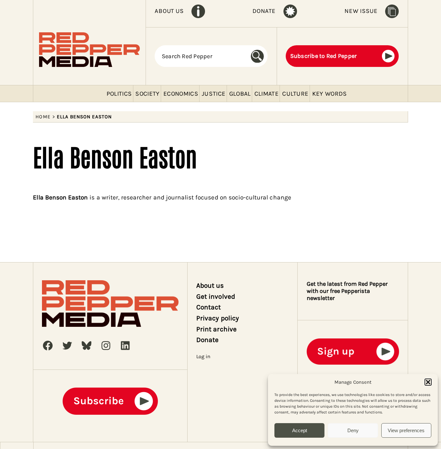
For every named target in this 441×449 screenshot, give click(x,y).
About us (210, 285)
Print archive (216, 329)
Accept (299, 430)
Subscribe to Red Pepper (323, 55)
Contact (208, 307)
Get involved (215, 296)
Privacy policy (217, 318)
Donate (207, 340)
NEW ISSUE (360, 11)
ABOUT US (169, 11)
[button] (428, 382)
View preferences (406, 430)
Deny (353, 430)
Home (43, 117)
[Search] (259, 56)
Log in (203, 356)
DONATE (264, 11)
